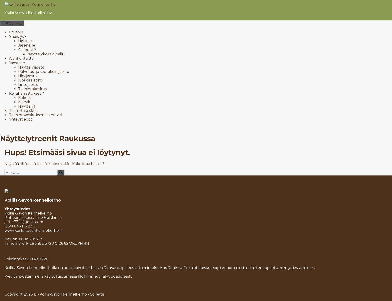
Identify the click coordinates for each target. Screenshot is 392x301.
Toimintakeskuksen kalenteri (35, 115)
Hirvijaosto (27, 76)
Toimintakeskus (32, 89)
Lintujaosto (28, 84)
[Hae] (60, 172)
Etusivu (16, 32)
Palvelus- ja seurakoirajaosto (43, 71)
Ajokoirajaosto (30, 80)
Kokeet (24, 98)
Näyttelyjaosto (31, 67)
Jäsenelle (26, 45)
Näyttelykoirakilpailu (46, 54)
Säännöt (25, 50)
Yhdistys (16, 37)
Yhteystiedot (20, 119)
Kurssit (24, 102)
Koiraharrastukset (25, 93)
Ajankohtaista (21, 58)
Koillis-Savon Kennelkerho (28, 12)
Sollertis (97, 294)
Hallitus (25, 41)
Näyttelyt (26, 106)
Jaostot (15, 63)
